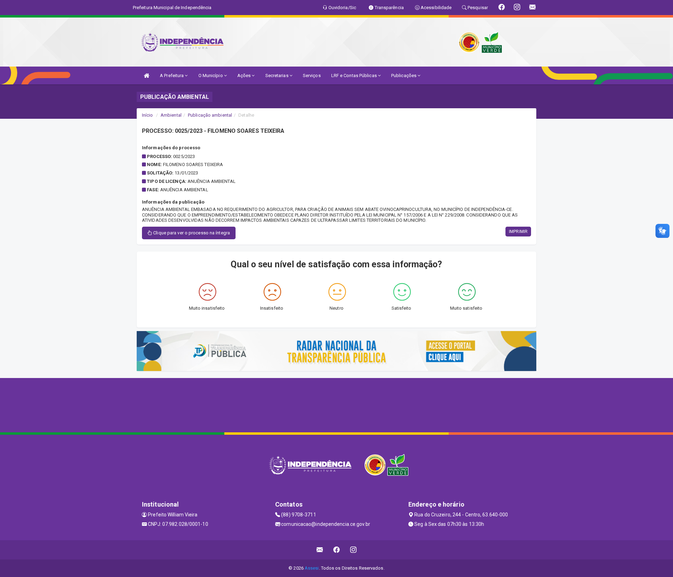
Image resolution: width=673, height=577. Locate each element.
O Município (211, 75)
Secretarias (277, 75)
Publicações (404, 75)
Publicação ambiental (210, 115)
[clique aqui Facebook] (337, 550)
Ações (244, 75)
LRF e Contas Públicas (354, 75)
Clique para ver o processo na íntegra (191, 232)
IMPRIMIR (518, 231)
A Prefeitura (172, 75)
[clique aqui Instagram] (353, 550)
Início (147, 115)
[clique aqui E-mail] (320, 550)
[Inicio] (146, 75)
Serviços (312, 75)
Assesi (312, 568)
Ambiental (171, 115)
